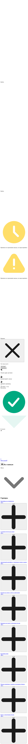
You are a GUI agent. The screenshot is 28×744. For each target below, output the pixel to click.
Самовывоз (3, 368)
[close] (12, 350)
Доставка (3, 366)
